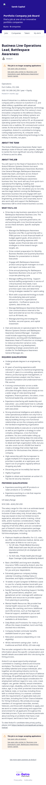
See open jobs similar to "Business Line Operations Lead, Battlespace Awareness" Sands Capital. (23, 74)
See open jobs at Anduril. (17, 69)
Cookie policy (28, 780)
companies (16, 33)
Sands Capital (18, 6)
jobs (6, 33)
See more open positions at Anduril (23, 760)
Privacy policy (18, 780)
